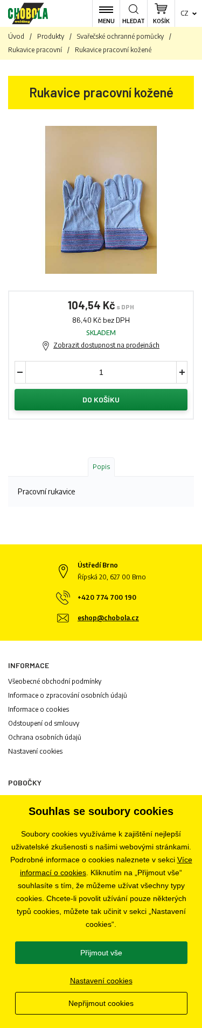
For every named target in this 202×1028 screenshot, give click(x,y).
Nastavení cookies (35, 751)
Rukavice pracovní (35, 50)
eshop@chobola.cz (108, 618)
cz (184, 13)
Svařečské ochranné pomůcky (120, 36)
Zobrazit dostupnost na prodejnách (106, 345)
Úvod (16, 36)
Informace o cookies (38, 709)
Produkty (50, 36)
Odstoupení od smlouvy (43, 723)
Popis (101, 467)
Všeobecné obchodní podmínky (54, 681)
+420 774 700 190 (107, 597)
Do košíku (101, 399)
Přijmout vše (101, 952)
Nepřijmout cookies (101, 1003)
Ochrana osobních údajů (44, 737)
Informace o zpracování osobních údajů (67, 695)
